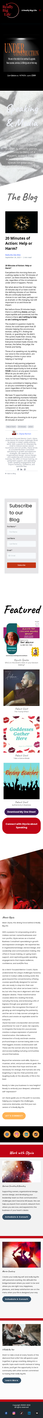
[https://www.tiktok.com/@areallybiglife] (36, 1134)
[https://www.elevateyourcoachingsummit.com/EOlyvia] (21, 639)
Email (9, 550)
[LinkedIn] (21, 469)
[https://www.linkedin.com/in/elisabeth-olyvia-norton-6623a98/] (26, 1134)
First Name (11, 527)
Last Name (11, 538)
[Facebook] (18, 469)
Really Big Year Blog (13, 255)
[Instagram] (25, 469)
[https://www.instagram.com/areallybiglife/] (16, 1134)
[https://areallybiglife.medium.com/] (37, 1413)
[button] (40, 10)
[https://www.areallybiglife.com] (10, 10)
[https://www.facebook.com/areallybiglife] (7, 1134)
